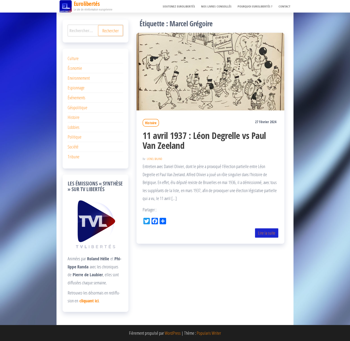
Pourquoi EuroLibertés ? (255, 6)
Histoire (151, 122)
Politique (74, 137)
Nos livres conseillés (216, 6)
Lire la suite (266, 233)
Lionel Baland (154, 159)
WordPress (173, 333)
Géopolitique (77, 107)
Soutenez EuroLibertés (179, 6)
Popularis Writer (209, 333)
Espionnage (76, 88)
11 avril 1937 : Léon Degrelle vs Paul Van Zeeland (204, 140)
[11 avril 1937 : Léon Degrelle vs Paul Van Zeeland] (210, 71)
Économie (75, 68)
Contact (284, 6)
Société (73, 147)
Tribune (73, 157)
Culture (73, 58)
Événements (76, 97)
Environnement (79, 78)
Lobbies (73, 127)
